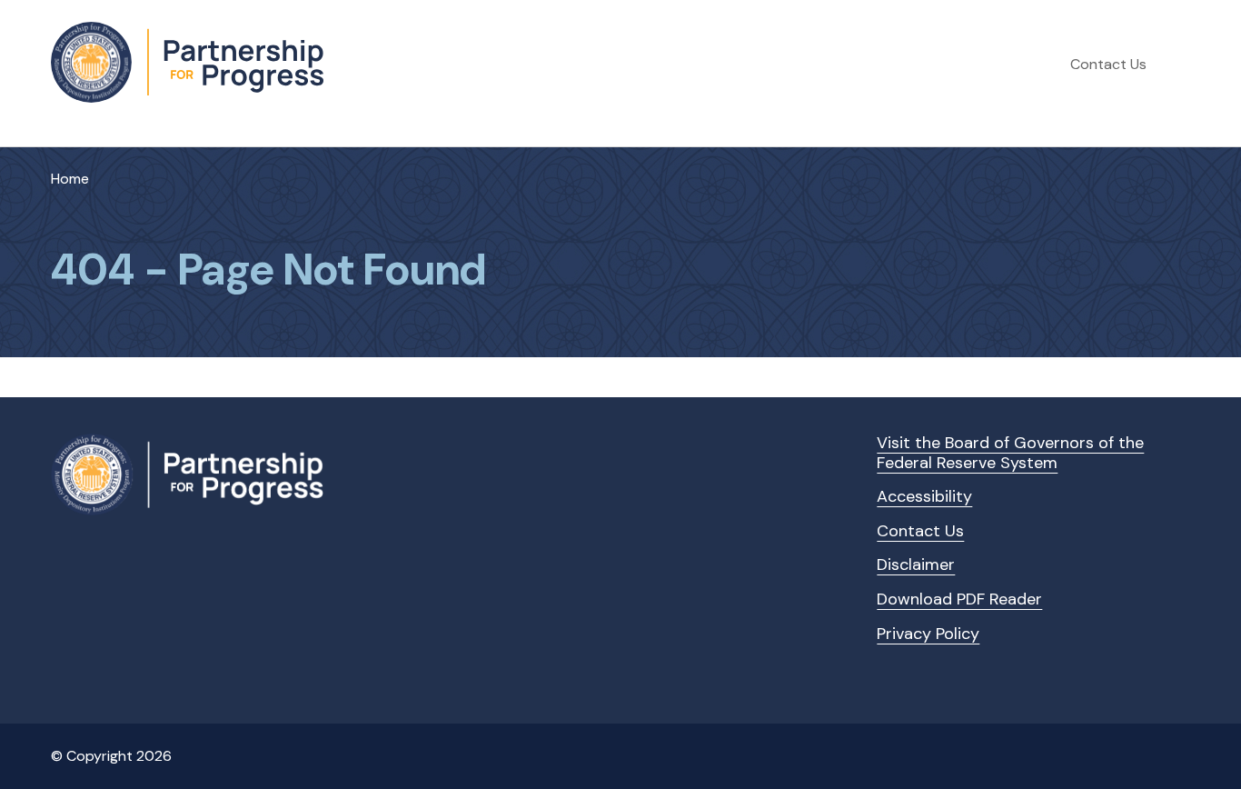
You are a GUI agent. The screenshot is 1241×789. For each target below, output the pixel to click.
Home (70, 178)
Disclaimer (916, 564)
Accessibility (924, 496)
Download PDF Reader (959, 599)
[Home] (187, 62)
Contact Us (1108, 64)
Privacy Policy (928, 633)
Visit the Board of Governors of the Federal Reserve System (1010, 453)
